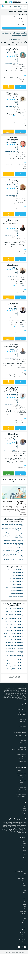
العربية (24, 808)
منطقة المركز (22, 932)
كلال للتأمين (23, 845)
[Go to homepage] (15, 2)
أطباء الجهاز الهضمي (21, 775)
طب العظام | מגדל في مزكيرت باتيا (14, 639)
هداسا (24, 885)
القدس (24, 904)
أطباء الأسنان (22, 761)
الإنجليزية (23, 810)
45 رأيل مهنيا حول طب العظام (11, 63)
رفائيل (24, 873)
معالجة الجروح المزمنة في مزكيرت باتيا (13, 559)
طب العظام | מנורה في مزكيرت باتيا (14, 642)
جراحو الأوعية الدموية (21, 791)
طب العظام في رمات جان (16, 578)
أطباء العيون (23, 740)
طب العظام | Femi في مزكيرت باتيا (14, 665)
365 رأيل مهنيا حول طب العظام (11, 404)
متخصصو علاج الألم (21, 794)
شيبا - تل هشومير (21, 880)
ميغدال (24, 848)
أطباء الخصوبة (22, 780)
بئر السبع (24, 909)
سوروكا (24, 892)
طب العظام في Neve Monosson (14, 587)
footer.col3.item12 (21, 796)
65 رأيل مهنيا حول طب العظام (11, 151)
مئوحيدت (24, 859)
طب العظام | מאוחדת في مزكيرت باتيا (13, 633)
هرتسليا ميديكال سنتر (20, 871)
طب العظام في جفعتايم (17, 593)
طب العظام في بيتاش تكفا (16, 581)
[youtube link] (18, 947)
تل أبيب (24, 902)
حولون (24, 920)
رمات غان (24, 923)
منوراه (24, 850)
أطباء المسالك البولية (21, 770)
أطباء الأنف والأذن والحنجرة (19, 749)
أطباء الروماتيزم (22, 789)
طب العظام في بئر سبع (17, 584)
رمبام (25, 890)
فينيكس (24, 843)
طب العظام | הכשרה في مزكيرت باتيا (14, 627)
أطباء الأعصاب (22, 777)
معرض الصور (23, 721)
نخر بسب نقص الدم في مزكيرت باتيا (14, 533)
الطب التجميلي (22, 759)
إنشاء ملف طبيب (22, 723)
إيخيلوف (24, 883)
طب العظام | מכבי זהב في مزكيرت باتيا (13, 636)
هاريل (24, 841)
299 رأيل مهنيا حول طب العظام (11, 235)
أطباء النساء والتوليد (21, 735)
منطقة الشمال (22, 939)
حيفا (25, 906)
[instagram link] (21, 947)
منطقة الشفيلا (22, 944)
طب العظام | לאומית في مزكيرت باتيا (14, 668)
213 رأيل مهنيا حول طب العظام (11, 106)
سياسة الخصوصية (21, 712)
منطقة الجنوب (22, 941)
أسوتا (25, 876)
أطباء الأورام (23, 756)
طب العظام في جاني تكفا (17, 590)
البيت (25, 6)
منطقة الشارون (22, 937)
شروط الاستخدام (22, 714)
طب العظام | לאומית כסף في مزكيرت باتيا (13, 660)
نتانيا (25, 918)
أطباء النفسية (22, 752)
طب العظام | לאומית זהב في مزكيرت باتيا (13, 663)
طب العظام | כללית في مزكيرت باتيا (14, 621)
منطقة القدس (22, 934)
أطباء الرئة (23, 784)
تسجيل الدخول (22, 726)
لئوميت (24, 862)
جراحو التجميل (22, 742)
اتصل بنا (24, 707)
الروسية (24, 806)
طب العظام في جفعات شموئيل (15, 569)
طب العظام (16, 6)
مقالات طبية (23, 719)
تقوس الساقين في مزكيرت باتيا (15, 547)
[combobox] (14, 19)
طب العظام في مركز (8, 6)
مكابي (24, 857)
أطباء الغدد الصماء (21, 773)
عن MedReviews (21, 709)
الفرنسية (24, 813)
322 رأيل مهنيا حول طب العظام (11, 450)
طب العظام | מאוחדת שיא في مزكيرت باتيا (12, 618)
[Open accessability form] (2, 6)
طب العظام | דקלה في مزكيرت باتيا (14, 648)
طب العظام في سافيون (17, 575)
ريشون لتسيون (22, 911)
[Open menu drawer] (26, 2)
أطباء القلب (23, 747)
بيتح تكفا (24, 913)
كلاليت (24, 855)
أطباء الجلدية (23, 745)
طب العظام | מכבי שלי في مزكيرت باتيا (13, 630)
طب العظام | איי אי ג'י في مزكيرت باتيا (14, 608)
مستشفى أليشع (22, 878)
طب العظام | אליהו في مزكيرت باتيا (14, 611)
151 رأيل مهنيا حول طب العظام (11, 276)
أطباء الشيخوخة (22, 787)
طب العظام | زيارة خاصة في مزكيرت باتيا (13, 624)
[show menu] (2, 2)
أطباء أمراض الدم (21, 782)
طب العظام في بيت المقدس (16, 596)
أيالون (24, 852)
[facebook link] (24, 947)
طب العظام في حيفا (18, 572)
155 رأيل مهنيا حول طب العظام (11, 317)
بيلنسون (24, 887)
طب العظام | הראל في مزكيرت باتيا (14, 645)
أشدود (24, 916)
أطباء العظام (23, 738)
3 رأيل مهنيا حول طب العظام (12, 195)
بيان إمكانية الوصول (21, 716)
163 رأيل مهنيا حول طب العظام (11, 358)
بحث (21, 6)
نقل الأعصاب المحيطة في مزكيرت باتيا (13, 540)
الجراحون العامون (21, 754)
